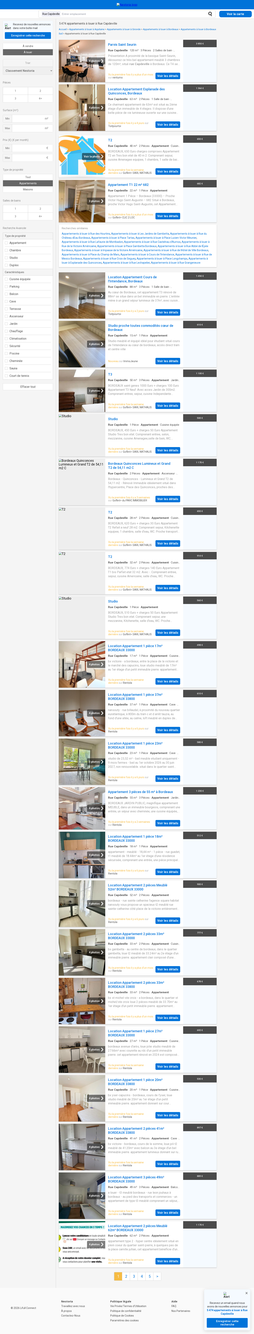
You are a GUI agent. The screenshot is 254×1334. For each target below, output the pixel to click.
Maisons (28, 189)
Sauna (13, 368)
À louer (28, 52)
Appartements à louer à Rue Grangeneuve (175, 262)
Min (7, 118)
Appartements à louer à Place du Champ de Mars (90, 254)
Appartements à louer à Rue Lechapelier (126, 262)
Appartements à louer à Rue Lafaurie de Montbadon (92, 241)
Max (7, 128)
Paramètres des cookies (124, 1320)
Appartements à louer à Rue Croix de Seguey (109, 258)
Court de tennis (19, 376)
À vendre (28, 46)
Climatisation (17, 338)
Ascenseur (16, 316)
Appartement (17, 243)
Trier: (28, 63)
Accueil (63, 29)
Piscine (14, 353)
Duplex (14, 265)
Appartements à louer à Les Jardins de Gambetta (140, 233)
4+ (40, 98)
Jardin (13, 324)
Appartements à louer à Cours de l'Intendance (147, 254)
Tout (28, 177)
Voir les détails (167, 76)
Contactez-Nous (70, 1315)
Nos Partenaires (180, 1310)
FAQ (173, 1306)
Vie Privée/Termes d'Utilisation (128, 1306)
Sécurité (14, 346)
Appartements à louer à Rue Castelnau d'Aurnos (152, 241)
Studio (13, 258)
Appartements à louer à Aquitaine (87, 29)
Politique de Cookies (122, 1315)
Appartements (28, 183)
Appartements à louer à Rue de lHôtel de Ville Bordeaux (176, 250)
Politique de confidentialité (125, 1310)
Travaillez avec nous (73, 1306)
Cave (12, 301)
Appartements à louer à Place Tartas (112, 237)
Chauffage (16, 331)
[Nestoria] (127, 5)
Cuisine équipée (19, 279)
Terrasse (15, 309)
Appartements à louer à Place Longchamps (162, 258)
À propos (66, 1310)
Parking (14, 286)
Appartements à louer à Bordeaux (160, 29)
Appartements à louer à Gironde (124, 29)
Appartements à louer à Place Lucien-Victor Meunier (166, 237)
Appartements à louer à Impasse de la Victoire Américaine (108, 250)
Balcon (13, 294)
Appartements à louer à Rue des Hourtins (86, 233)
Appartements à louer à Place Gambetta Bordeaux (127, 246)
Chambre (15, 250)
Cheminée (15, 361)
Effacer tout (28, 387)
